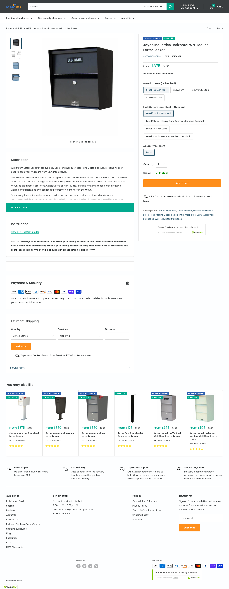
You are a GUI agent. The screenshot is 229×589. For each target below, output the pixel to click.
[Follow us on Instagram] (90, 566)
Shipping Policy (140, 515)
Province (63, 329)
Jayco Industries (152, 56)
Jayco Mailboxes (168, 210)
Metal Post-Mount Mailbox (157, 214)
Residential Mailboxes (184, 214)
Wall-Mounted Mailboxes (27, 28)
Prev (209, 28)
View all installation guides (25, 232)
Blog (8, 533)
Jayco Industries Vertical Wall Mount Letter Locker (167, 435)
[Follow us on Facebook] (78, 566)
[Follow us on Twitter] (84, 566)
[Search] (170, 6)
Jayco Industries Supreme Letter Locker (59, 435)
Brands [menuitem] (108, 18)
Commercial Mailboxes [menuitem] (83, 18)
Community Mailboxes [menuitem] (50, 18)
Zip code (110, 329)
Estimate (21, 346)
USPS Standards (14, 547)
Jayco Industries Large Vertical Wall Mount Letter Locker (204, 436)
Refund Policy (17, 367)
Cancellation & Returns (144, 501)
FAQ (8, 542)
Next (218, 28)
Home (9, 28)
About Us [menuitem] (126, 18)
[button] (16, 445)
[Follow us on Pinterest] (96, 566)
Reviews (10, 510)
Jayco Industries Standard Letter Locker (24, 435)
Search (10, 505)
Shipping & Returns (16, 528)
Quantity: (148, 164)
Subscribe (189, 527)
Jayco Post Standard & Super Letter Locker (130, 435)
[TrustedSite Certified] (181, 229)
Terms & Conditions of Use (147, 510)
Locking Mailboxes (203, 210)
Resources (11, 538)
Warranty (137, 519)
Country (15, 329)
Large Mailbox (185, 210)
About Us (11, 515)
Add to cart (182, 183)
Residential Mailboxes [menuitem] (17, 18)
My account (188, 8)
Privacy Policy (139, 505)
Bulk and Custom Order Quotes (23, 524)
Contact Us (12, 519)
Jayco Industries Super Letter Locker (93, 435)
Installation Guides (16, 501)
